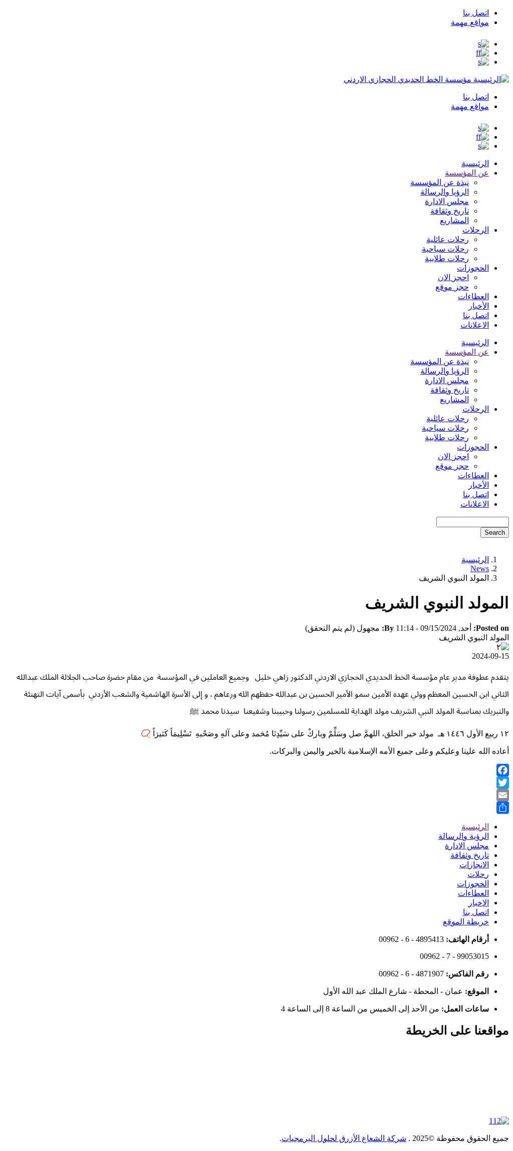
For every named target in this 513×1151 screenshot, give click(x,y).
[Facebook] (256, 770)
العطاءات (473, 296)
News (479, 568)
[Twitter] (256, 782)
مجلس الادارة (447, 201)
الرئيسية (475, 163)
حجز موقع (452, 287)
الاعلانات (474, 325)
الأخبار (478, 306)
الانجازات (474, 864)
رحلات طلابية (447, 258)
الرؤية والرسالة (463, 836)
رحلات (478, 874)
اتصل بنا (476, 13)
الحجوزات (473, 268)
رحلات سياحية (445, 249)
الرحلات (475, 230)
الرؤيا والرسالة (444, 192)
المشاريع (454, 220)
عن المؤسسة (467, 173)
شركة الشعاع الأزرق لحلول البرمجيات (344, 1138)
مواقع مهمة (470, 22)
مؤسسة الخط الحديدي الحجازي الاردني (407, 79)
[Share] (256, 807)
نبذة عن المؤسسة (439, 182)
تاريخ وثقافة (449, 211)
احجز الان (453, 277)
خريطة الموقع (466, 921)
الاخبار (478, 902)
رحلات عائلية (447, 239)
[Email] (256, 795)
